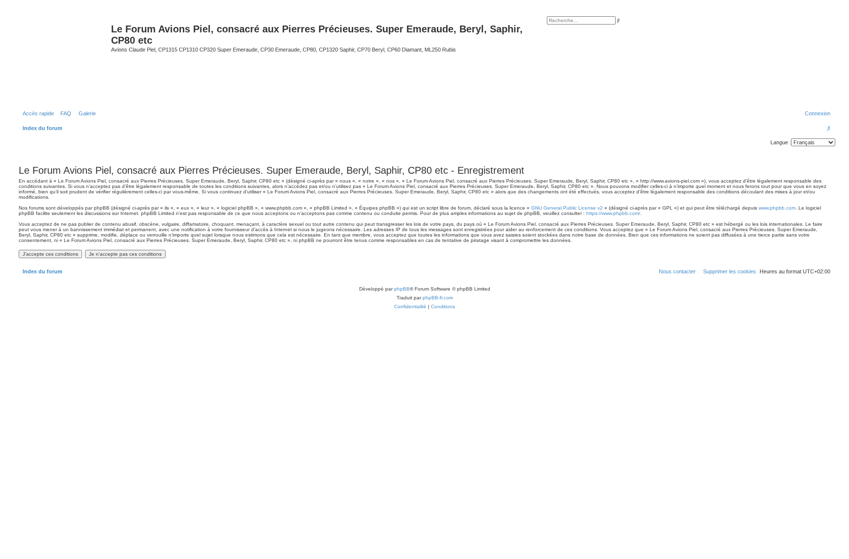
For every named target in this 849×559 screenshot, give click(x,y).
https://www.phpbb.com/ (613, 213)
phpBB (402, 289)
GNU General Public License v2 (567, 208)
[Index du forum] (63, 58)
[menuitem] (64, 113)
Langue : (780, 142)
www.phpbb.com (777, 208)
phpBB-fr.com (438, 297)
